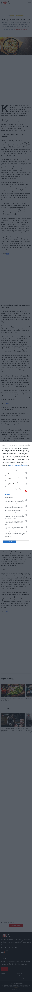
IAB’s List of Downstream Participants (18, 465)
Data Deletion (7, 547)
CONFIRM (9, 541)
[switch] (26, 473)
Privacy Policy (24, 547)
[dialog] (16, 496)
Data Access (16, 547)
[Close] (29, 445)
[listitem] (16, 470)
